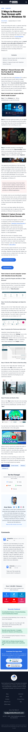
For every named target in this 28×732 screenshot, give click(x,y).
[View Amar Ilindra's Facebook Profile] (14, 507)
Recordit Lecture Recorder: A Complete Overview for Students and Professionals (12, 631)
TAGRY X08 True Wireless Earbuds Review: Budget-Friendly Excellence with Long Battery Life (13, 643)
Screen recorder (14, 465)
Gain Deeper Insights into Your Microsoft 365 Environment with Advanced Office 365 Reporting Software (13, 624)
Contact (7, 699)
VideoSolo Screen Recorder (18, 223)
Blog (7, 694)
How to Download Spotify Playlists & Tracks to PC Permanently (13, 636)
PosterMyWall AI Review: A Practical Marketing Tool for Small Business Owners (13, 612)
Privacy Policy (20, 699)
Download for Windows (8, 259)
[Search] (26, 2)
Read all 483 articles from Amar (14, 524)
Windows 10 (18, 77)
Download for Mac (7, 267)
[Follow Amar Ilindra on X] (16, 507)
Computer (8, 8)
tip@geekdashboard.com (14, 713)
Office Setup (7, 704)
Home (2, 8)
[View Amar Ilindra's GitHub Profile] (23, 507)
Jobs (21, 696)
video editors (12, 244)
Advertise (20, 694)
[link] (14, 507)
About (7, 696)
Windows (23, 465)
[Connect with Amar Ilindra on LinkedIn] (18, 507)
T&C (21, 701)
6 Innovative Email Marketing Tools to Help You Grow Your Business (14, 618)
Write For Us (7, 701)
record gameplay (19, 36)
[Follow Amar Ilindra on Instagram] (21, 507)
